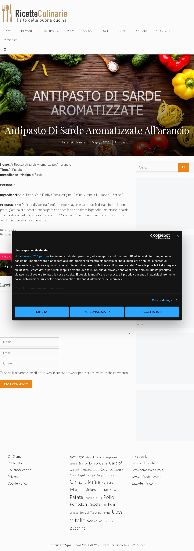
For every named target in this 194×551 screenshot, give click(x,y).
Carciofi (116, 462)
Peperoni (89, 497)
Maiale (94, 482)
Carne (122, 30)
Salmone (74, 513)
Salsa (87, 30)
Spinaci (84, 512)
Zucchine (78, 528)
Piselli (99, 498)
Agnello (90, 457)
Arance (100, 457)
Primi (71, 30)
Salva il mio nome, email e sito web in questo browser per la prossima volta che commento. (66, 373)
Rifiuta (41, 311)
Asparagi (111, 457)
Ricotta (94, 504)
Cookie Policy (17, 483)
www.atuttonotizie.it (146, 463)
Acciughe (77, 457)
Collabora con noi (20, 470)
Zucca (113, 521)
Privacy (13, 477)
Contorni (164, 30)
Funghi (101, 475)
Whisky (104, 521)
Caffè (103, 463)
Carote (74, 469)
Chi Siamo (15, 456)
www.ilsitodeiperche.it (148, 477)
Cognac (107, 469)
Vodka (92, 521)
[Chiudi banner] (178, 236)
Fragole (91, 475)
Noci (115, 490)
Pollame (141, 30)
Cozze (73, 475)
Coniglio (118, 469)
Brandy (83, 463)
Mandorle (107, 482)
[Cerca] (183, 167)
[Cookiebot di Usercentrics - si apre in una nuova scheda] (153, 236)
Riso (104, 504)
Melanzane (93, 489)
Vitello (77, 520)
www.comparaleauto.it (147, 470)
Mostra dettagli (162, 299)
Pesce (104, 30)
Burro (93, 463)
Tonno (106, 512)
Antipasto (51, 30)
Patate (76, 497)
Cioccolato (86, 469)
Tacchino (95, 512)
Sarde (7, 234)
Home (8, 30)
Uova (117, 511)
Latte (82, 482)
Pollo (108, 497)
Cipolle (96, 470)
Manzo (76, 489)
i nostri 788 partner (35, 256)
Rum (111, 504)
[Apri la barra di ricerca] (5, 49)
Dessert (10, 40)
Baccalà (73, 463)
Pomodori (78, 504)
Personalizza (95, 311)
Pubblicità (15, 463)
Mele (107, 490)
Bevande (28, 30)
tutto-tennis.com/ (144, 483)
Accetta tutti (152, 311)
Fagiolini (82, 475)
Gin (73, 482)
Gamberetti (111, 475)
